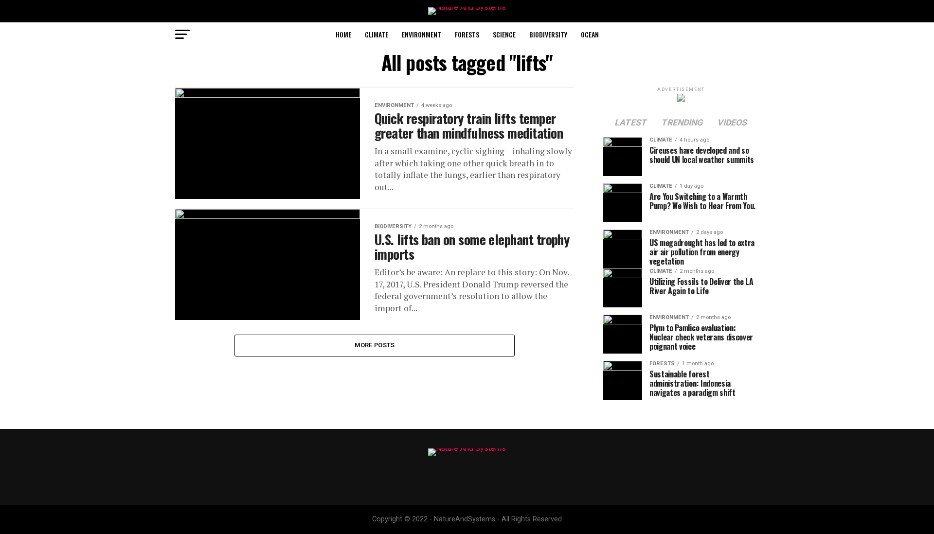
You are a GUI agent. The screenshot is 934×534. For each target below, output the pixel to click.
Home (343, 34)
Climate (376, 34)
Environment (421, 34)
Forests (467, 34)
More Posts (375, 345)
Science (504, 34)
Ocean (590, 34)
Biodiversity (548, 34)
